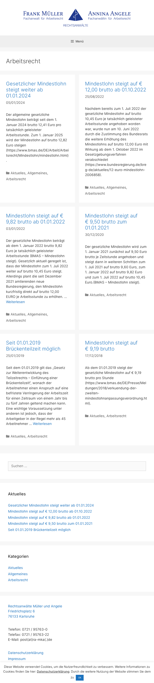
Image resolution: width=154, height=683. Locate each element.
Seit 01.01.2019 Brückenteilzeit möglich (33, 346)
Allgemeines (37, 173)
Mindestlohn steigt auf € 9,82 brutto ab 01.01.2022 (35, 219)
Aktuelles (18, 173)
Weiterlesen (15, 302)
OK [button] (79, 677)
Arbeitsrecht (16, 179)
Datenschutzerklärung (25, 653)
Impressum (17, 659)
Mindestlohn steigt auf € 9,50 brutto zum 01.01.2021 (111, 222)
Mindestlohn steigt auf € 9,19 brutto (111, 346)
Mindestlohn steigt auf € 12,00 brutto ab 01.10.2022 (115, 87)
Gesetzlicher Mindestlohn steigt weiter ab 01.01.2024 (36, 90)
